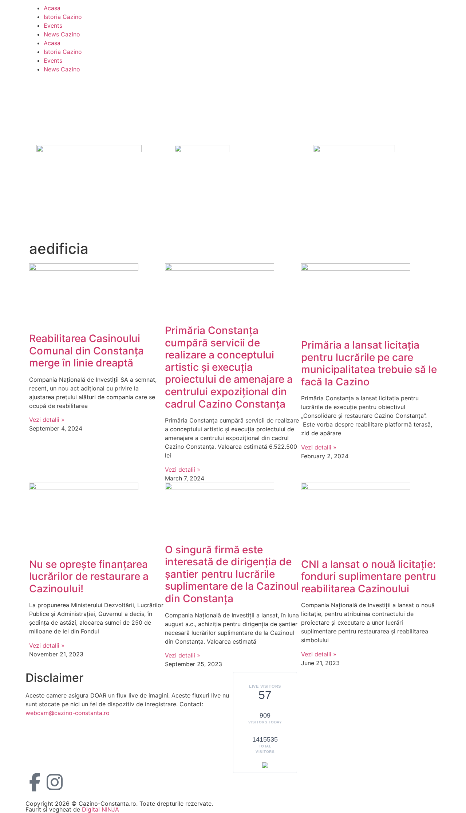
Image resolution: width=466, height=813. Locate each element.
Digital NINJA (100, 809)
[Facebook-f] (34, 782)
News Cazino (62, 34)
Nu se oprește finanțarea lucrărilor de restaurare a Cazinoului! (89, 576)
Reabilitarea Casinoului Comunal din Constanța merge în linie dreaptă (86, 350)
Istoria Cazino (63, 16)
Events (53, 25)
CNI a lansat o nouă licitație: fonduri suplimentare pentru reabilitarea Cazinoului (368, 576)
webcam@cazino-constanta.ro (67, 712)
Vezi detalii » (46, 419)
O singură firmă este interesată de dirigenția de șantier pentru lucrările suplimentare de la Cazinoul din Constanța (232, 574)
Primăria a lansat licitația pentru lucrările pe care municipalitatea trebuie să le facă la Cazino (369, 363)
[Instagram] (55, 782)
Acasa (52, 8)
